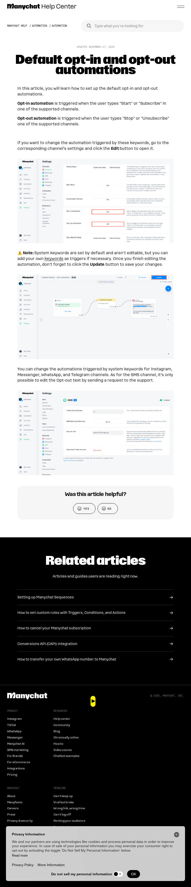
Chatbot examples (66, 756)
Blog (56, 731)
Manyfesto (14, 802)
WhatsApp (14, 731)
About (11, 796)
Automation (39, 25)
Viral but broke (63, 802)
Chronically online (66, 737)
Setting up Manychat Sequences (45, 597)
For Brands (15, 756)
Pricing (12, 774)
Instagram (14, 719)
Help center (61, 719)
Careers (13, 808)
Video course (62, 750)
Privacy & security (20, 820)
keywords (54, 258)
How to (58, 743)
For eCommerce (18, 762)
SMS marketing (17, 750)
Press (11, 814)
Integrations (16, 768)
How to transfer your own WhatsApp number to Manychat (66, 659)
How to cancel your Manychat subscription (54, 628)
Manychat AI (15, 743)
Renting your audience (69, 820)
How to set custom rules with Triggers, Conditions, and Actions (71, 613)
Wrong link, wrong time (69, 808)
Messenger (15, 737)
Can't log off (62, 814)
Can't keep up (62, 796)
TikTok (11, 725)
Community (61, 725)
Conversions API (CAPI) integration (47, 644)
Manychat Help (17, 25)
